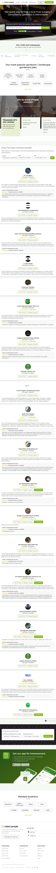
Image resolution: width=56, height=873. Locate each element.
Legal (38, 858)
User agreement (6, 858)
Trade (19, 155)
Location (4, 155)
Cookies (17, 867)
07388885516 (38, 714)
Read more (45, 129)
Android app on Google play (25, 764)
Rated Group (40, 850)
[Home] (2, 56)
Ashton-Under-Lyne (19, 804)
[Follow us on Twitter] (32, 867)
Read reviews (33, 178)
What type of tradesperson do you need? (12, 733)
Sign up (21, 848)
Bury (42, 804)
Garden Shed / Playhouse (25, 83)
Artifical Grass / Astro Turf (8, 75)
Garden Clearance (31, 76)
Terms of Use (4, 867)
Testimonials (5, 850)
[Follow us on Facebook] (35, 867)
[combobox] (10, 157)
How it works (5, 853)
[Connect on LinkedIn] (37, 867)
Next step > (48, 736)
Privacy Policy (12, 867)
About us (39, 848)
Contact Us (27, 867)
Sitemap (22, 867)
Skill (35, 155)
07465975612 (38, 582)
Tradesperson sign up (11, 837)
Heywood (36, 810)
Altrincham (8, 804)
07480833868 (38, 522)
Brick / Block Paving (19, 76)
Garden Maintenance (14, 83)
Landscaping (48, 83)
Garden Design (42, 76)
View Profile (22, 181)
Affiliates (39, 855)
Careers (39, 853)
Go (52, 157)
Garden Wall (36, 83)
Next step (46, 27)
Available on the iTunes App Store (17, 764)
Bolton (31, 804)
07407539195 (38, 636)
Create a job (5, 848)
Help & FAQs (5, 855)
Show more (28, 89)
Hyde (47, 810)
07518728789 (38, 490)
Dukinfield (25, 810)
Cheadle (13, 810)
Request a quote (32, 181)
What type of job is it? (28, 733)
